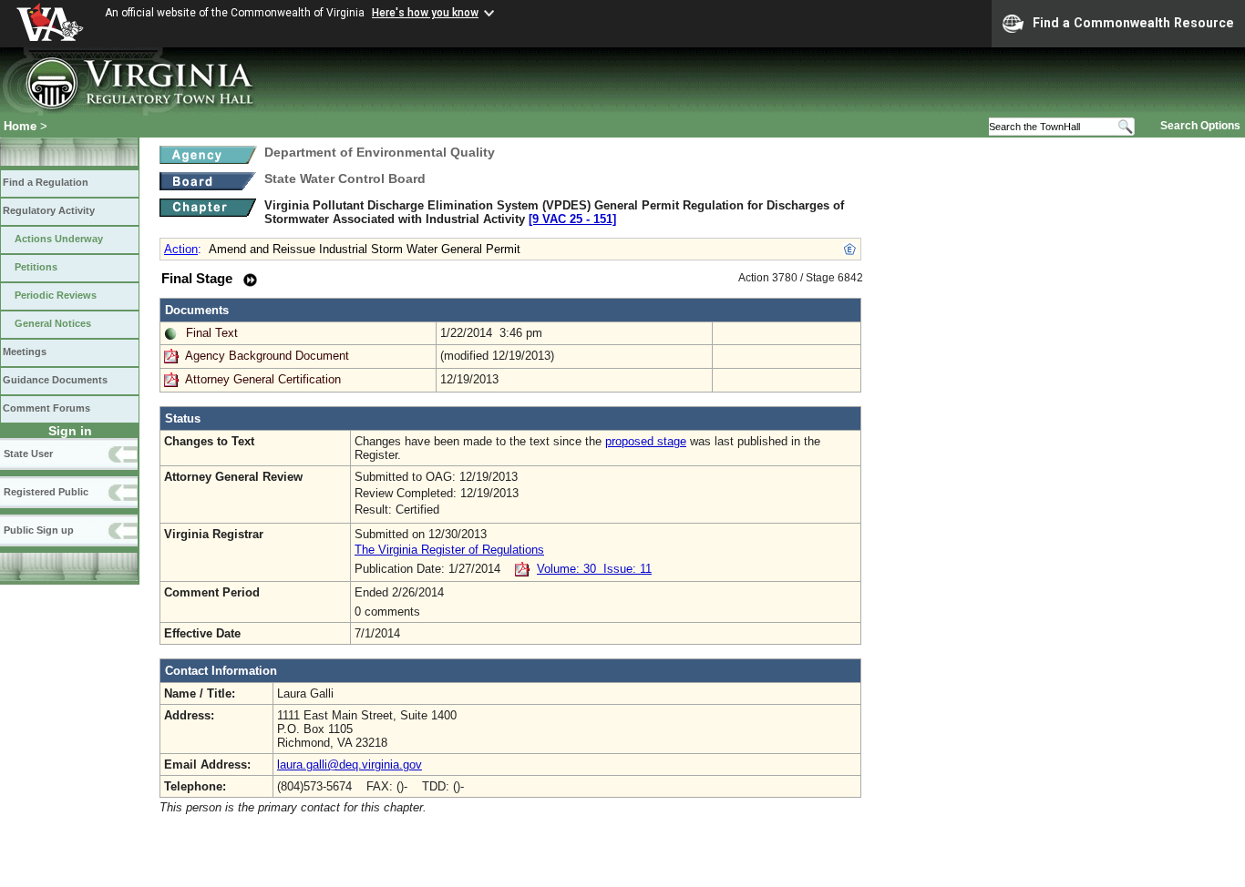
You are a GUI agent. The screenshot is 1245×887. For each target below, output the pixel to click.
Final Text (212, 333)
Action (181, 249)
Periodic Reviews (56, 295)
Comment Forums (46, 408)
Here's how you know (425, 12)
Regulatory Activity (49, 210)
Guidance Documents (55, 379)
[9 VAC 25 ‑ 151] (572, 219)
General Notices (53, 323)
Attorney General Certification (263, 379)
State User (28, 453)
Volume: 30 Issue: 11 (594, 569)
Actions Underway (59, 238)
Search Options (1200, 125)
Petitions (36, 266)
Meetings (24, 351)
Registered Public (46, 491)
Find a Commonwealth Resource (1133, 22)
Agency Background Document (267, 355)
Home (20, 126)
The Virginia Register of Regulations (449, 549)
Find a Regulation (45, 182)
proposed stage (645, 441)
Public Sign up (39, 530)
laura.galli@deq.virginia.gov (349, 764)
